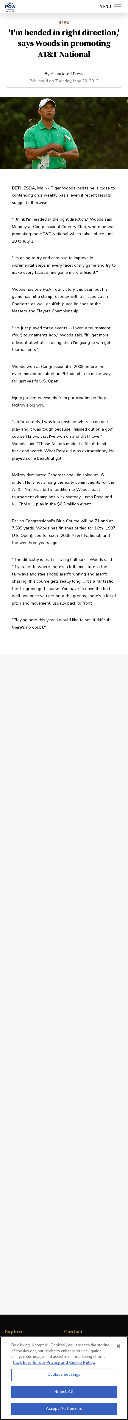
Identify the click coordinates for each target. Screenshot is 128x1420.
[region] (64, 1378)
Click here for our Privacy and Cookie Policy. (54, 1362)
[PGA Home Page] (10, 6)
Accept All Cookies (64, 1408)
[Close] (118, 1346)
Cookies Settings (64, 1374)
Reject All (63, 1391)
